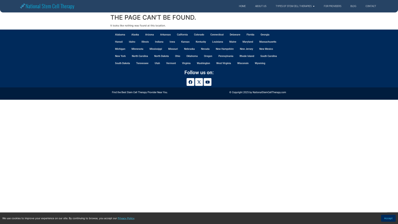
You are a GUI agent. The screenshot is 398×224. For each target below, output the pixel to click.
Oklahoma (192, 56)
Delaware (235, 34)
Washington (203, 63)
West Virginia (223, 63)
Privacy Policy (126, 218)
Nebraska (189, 48)
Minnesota (137, 48)
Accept (388, 218)
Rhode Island (247, 56)
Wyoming (260, 63)
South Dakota (122, 63)
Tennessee (142, 63)
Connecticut (217, 34)
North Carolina (140, 56)
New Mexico (266, 48)
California (182, 34)
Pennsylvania (225, 56)
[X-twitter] (199, 82)
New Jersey (246, 48)
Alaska (135, 34)
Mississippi (156, 48)
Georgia (265, 34)
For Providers (332, 6)
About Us (260, 6)
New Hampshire (225, 48)
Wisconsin (243, 63)
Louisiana (217, 41)
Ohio (177, 56)
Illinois (145, 41)
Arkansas (165, 34)
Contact (371, 6)
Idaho (132, 41)
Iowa (172, 41)
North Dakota (161, 56)
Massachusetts (267, 41)
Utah (157, 63)
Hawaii (119, 41)
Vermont (171, 63)
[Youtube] (207, 82)
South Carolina (268, 56)
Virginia (186, 63)
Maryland (248, 41)
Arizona (149, 34)
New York (120, 56)
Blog (353, 6)
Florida (250, 34)
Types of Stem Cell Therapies (293, 6)
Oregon (208, 56)
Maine (232, 41)
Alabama (120, 34)
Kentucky (201, 41)
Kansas (185, 41)
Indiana (159, 41)
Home (242, 6)
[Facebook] (190, 82)
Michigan (120, 48)
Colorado (199, 34)
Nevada (205, 48)
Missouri (173, 48)
